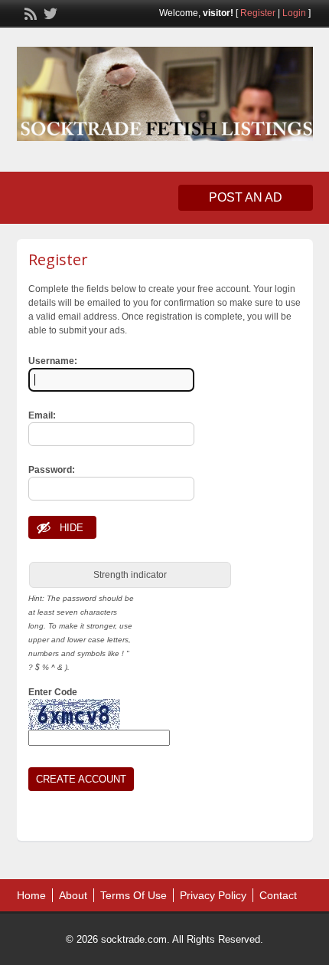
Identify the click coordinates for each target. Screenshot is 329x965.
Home (31, 895)
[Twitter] (49, 12)
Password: (51, 469)
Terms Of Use (133, 895)
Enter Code (52, 692)
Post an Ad (245, 197)
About (73, 895)
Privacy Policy (213, 895)
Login (294, 13)
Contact (278, 895)
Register (257, 13)
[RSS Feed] (29, 12)
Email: (42, 415)
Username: (52, 361)
